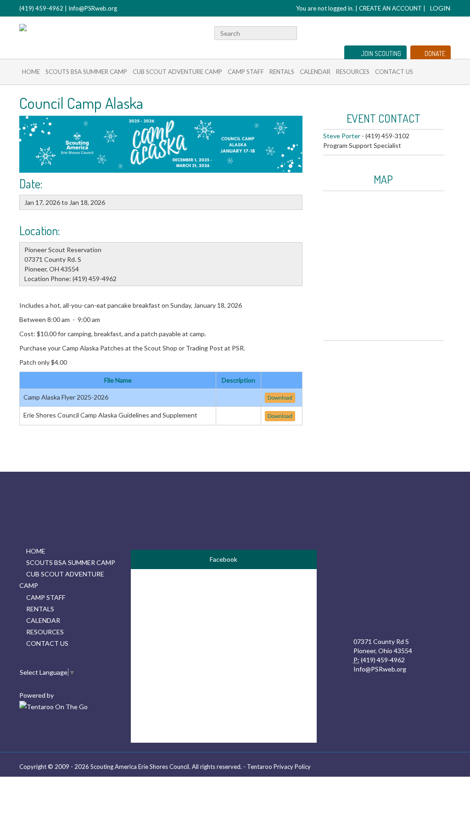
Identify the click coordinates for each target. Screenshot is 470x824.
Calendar (315, 71)
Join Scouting (381, 53)
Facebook (419, 32)
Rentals (281, 71)
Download (280, 397)
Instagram (446, 32)
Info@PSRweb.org (92, 8)
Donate (435, 53)
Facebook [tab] (223, 559)
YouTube (431, 32)
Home (31, 71)
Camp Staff (246, 71)
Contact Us (394, 71)
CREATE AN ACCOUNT (390, 8)
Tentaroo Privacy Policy (279, 766)
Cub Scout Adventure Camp (177, 71)
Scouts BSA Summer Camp (86, 71)
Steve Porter (341, 136)
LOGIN (440, 8)
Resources (352, 71)
